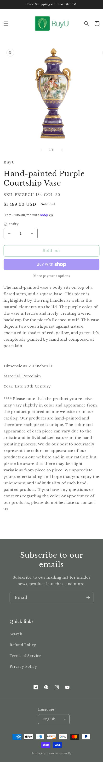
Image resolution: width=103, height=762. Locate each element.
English (49, 719)
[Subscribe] (88, 597)
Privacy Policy (23, 666)
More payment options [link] (51, 276)
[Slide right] (62, 150)
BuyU (44, 753)
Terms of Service (25, 656)
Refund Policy (23, 645)
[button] (6, 23)
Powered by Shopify (59, 753)
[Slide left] (41, 150)
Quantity (11, 224)
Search (16, 634)
